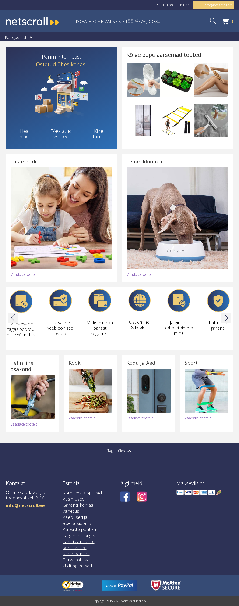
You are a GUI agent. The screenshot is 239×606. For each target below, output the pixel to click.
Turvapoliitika (76, 560)
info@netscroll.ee (25, 505)
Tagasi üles (117, 450)
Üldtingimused (77, 566)
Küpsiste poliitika (79, 529)
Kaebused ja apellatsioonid (77, 520)
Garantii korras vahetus (78, 508)
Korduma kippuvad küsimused (82, 496)
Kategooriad (15, 37)
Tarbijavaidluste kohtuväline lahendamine (79, 547)
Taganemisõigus (79, 535)
